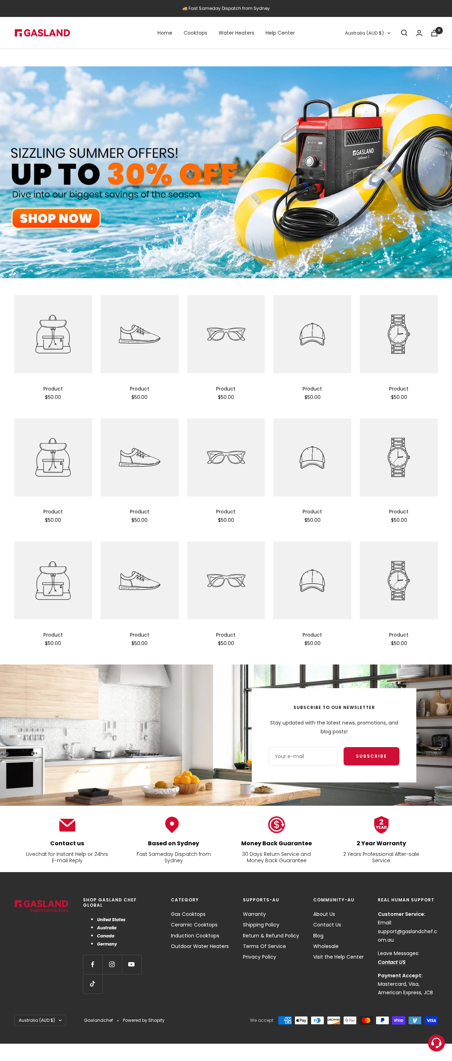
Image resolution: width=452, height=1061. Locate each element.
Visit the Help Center (338, 956)
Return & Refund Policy (271, 935)
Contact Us (327, 924)
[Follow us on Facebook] (92, 964)
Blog (318, 935)
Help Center (280, 32)
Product (53, 388)
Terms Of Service (264, 946)
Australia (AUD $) (364, 33)
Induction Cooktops (195, 935)
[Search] (404, 33)
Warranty (254, 914)
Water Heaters (236, 32)
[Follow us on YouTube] (131, 964)
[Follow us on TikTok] (92, 984)
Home (164, 32)
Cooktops (195, 32)
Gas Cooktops (188, 914)
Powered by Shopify (144, 1020)
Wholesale (326, 946)
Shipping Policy (261, 924)
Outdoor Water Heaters (200, 946)
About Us (324, 914)
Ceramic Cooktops (194, 924)
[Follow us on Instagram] (112, 964)
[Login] (419, 33)
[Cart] (434, 33)
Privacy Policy (259, 956)
